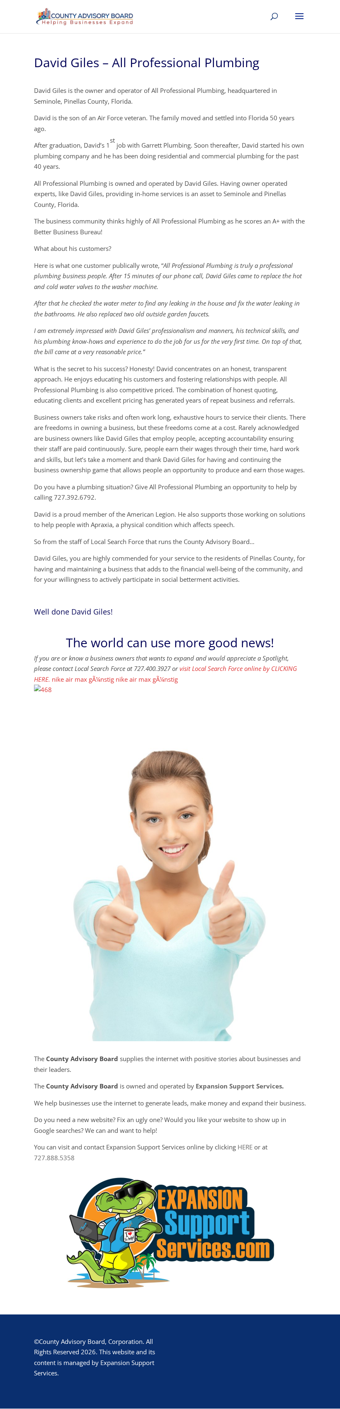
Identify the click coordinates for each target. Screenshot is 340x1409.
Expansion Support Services (239, 1086)
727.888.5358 (54, 1158)
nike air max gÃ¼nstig (83, 679)
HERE (245, 1147)
